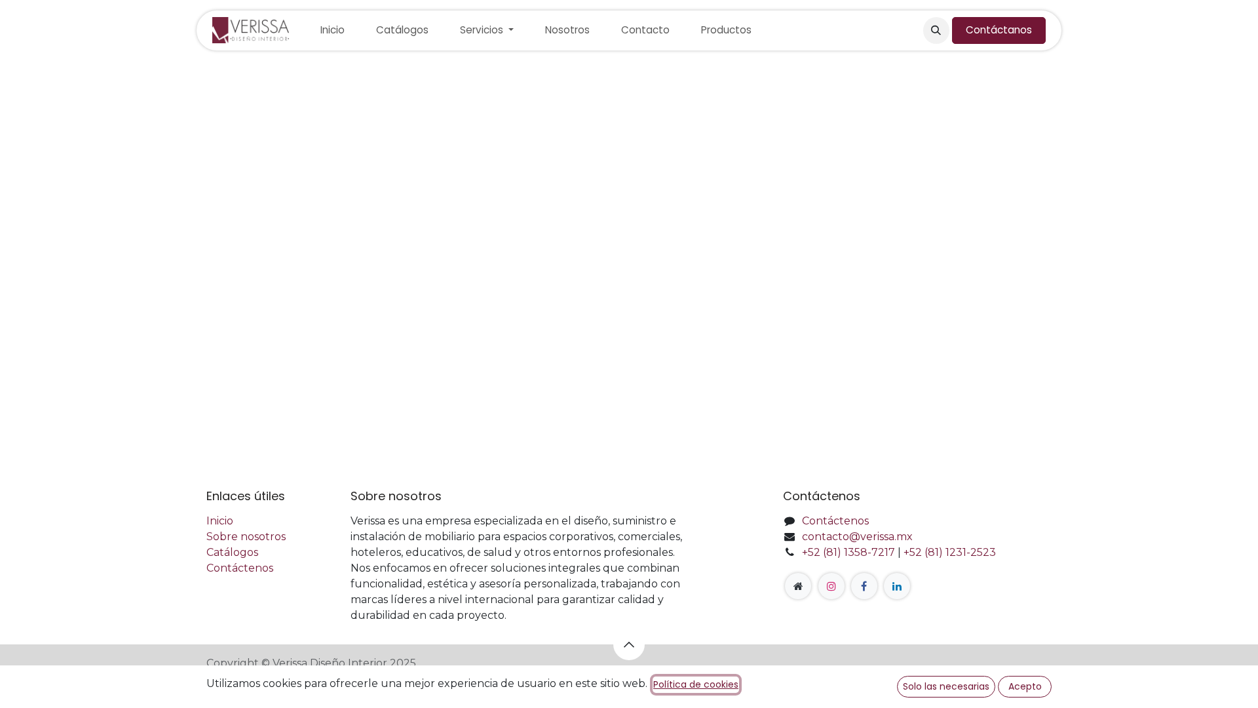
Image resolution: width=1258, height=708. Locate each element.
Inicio (219, 521)
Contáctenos (239, 568)
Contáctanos (999, 30)
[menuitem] (332, 30)
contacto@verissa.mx (857, 536)
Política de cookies (695, 684)
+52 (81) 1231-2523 (950, 552)
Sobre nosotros (246, 536)
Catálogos (232, 552)
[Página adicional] (798, 586)
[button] (936, 30)
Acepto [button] (1025, 686)
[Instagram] (831, 586)
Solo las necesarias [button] (946, 686)
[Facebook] (864, 586)
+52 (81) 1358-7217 (848, 552)
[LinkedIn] (897, 586)
